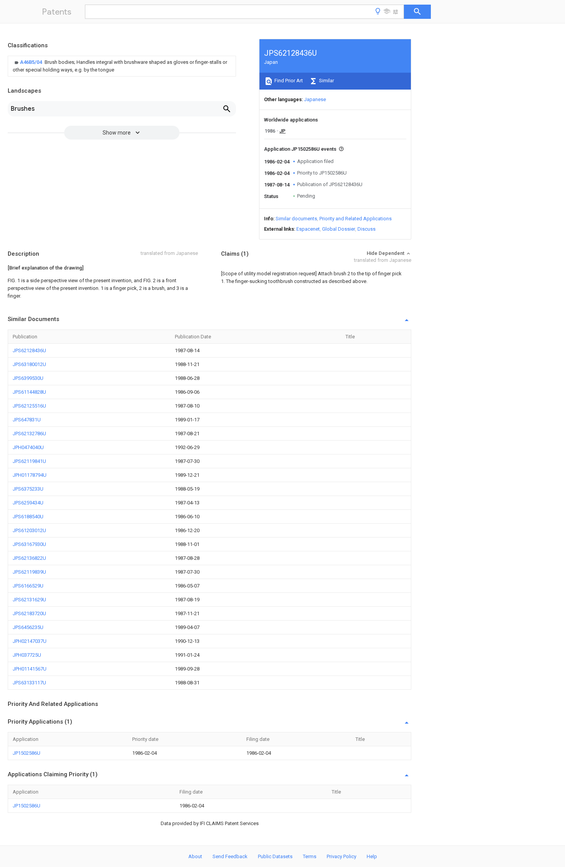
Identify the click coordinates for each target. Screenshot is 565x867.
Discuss (366, 229)
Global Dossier (338, 229)
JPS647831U (27, 420)
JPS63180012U (29, 364)
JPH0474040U (28, 447)
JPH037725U (27, 655)
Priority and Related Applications (355, 218)
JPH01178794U (30, 475)
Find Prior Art (288, 80)
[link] (122, 66)
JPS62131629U (29, 599)
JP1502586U (26, 753)
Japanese (315, 99)
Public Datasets (275, 856)
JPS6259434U (28, 503)
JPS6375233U (28, 489)
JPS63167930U (29, 544)
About (195, 856)
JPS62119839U (29, 572)
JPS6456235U (28, 627)
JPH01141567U (30, 669)
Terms (309, 856)
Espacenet (308, 229)
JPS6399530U (28, 378)
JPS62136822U (29, 558)
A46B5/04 (31, 62)
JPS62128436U (29, 350)
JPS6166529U (28, 586)
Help (372, 856)
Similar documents (296, 218)
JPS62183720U (29, 613)
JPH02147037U (30, 641)
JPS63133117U (29, 683)
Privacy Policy (341, 856)
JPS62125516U (29, 406)
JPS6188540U (28, 516)
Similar (326, 80)
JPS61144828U (29, 392)
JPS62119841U (29, 461)
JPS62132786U (29, 433)
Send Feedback (230, 856)
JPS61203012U (29, 530)
